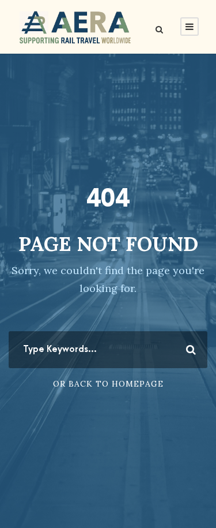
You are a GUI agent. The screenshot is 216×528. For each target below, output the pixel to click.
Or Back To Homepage (108, 384)
